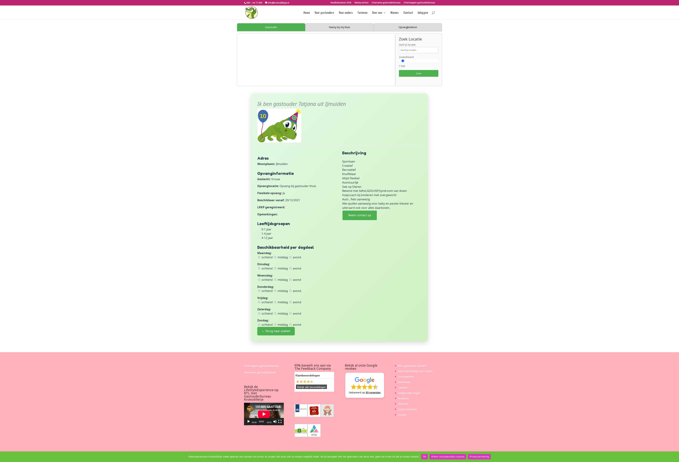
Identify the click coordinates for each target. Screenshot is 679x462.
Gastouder (271, 27)
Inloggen (423, 13)
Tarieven (362, 13)
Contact (408, 13)
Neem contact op (359, 215)
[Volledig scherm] (280, 421)
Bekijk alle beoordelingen (311, 387)
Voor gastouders (324, 13)
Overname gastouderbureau (386, 3)
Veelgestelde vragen (408, 393)
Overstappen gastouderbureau (419, 3)
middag (282, 257)
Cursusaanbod (405, 376)
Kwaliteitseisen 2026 (341, 3)
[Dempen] (275, 421)
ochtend (267, 257)
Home (306, 13)
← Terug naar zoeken (276, 331)
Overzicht (402, 403)
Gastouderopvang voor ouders (415, 371)
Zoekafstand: (406, 57)
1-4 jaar (266, 234)
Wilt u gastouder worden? (412, 365)
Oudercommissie (407, 409)
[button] (364, 385)
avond (296, 257)
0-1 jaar (266, 229)
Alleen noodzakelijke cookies (447, 456)
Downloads (404, 382)
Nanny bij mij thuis (339, 27)
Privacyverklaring (479, 456)
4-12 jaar (267, 238)
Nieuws (394, 13)
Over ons (377, 13)
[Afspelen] (248, 421)
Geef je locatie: (407, 44)
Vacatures (403, 398)
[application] (264, 414)
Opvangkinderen (408, 27)
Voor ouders (346, 13)
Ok (424, 456)
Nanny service (361, 3)
